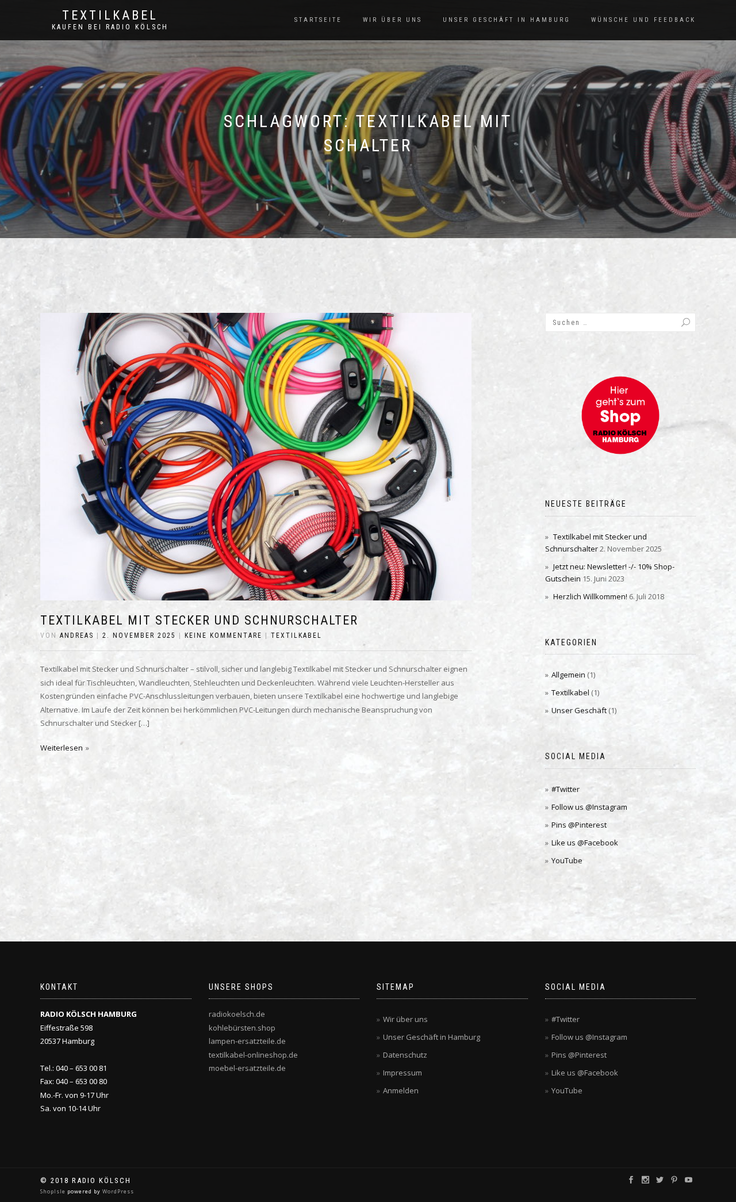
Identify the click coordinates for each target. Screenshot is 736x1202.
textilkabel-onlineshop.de (253, 1055)
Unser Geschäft (579, 710)
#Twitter (565, 789)
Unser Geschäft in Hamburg (506, 20)
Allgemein (568, 674)
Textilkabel (110, 15)
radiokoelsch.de (237, 1014)
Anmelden (401, 1090)
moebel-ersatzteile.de (247, 1068)
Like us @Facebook (584, 842)
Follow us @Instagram (589, 807)
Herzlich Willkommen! (590, 596)
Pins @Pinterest (579, 825)
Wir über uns (392, 20)
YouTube (566, 860)
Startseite (318, 20)
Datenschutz (405, 1055)
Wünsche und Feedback (643, 20)
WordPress (117, 1191)
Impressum (402, 1072)
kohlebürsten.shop (242, 1028)
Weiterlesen (61, 747)
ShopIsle (53, 1191)
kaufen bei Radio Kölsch (110, 27)
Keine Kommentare (223, 635)
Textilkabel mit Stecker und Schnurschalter (199, 620)
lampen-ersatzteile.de (247, 1041)
